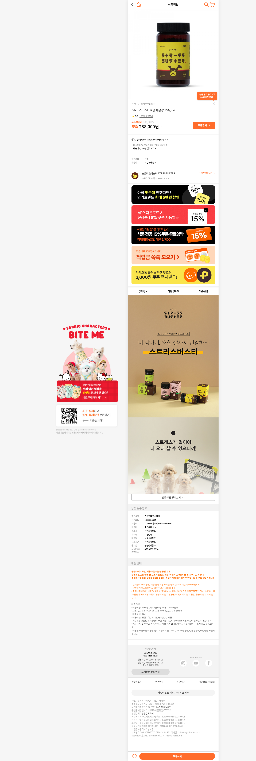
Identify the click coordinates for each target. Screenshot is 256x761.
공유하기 (214, 103)
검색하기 (206, 4)
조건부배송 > (150, 162)
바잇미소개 (136, 681)
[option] (173, 54)
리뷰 (173, 291)
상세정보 (143, 291)
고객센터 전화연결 (150, 671)
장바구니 (212, 4)
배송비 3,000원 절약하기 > (144, 148)
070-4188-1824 (150, 655)
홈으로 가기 (139, 4)
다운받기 (204, 125)
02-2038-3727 (150, 652)
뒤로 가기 (132, 4)
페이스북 (208, 663)
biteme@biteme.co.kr (190, 732)
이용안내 (159, 681)
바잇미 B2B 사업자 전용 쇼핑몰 (173, 692)
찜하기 (134, 756)
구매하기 (177, 756)
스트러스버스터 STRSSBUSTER (143, 104)
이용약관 (181, 681)
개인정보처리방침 (207, 681)
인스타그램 (183, 663)
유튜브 (195, 663)
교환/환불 (203, 291)
